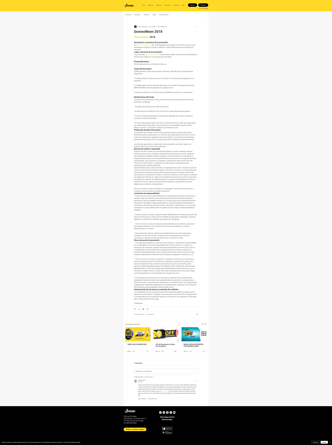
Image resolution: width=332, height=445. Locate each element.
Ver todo (204, 324)
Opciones (315, 442)
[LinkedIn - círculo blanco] (170, 412)
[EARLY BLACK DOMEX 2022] (137, 334)
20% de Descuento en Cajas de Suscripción (165, 345)
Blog (154, 15)
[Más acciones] (197, 27)
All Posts (128, 15)
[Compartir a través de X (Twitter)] (139, 309)
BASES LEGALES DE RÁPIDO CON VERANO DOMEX (193, 345)
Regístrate (206, 8)
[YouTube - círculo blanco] (174, 412)
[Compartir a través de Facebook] (135, 309)
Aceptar (324, 442)
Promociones (163, 15)
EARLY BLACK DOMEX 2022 (137, 344)
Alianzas (137, 15)
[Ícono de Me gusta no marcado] (139, 399)
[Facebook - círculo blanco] (167, 412)
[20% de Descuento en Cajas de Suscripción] (166, 334)
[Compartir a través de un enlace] (147, 309)
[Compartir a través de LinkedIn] (143, 309)
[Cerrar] (330, 442)
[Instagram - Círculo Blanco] (164, 412)
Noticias (146, 15)
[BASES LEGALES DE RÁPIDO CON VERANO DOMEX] (194, 334)
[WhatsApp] (160, 412)
